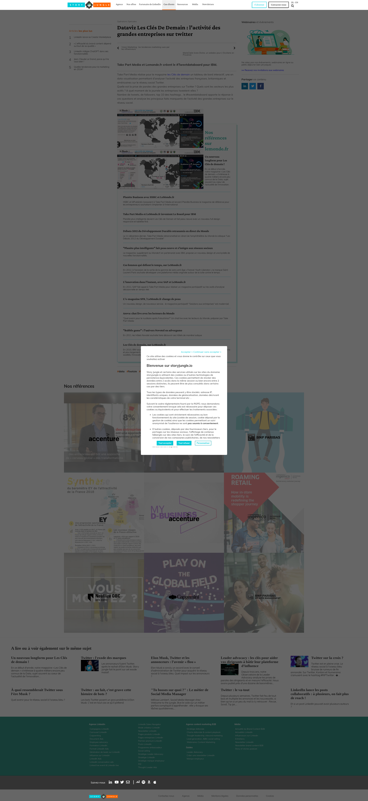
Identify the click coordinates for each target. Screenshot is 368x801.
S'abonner (259, 4)
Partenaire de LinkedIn (150, 4)
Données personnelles (247, 796)
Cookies (270, 796)
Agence (119, 4)
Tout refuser (184, 443)
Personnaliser (203, 443)
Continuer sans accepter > (207, 351)
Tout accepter (164, 443)
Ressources (182, 4)
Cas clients (169, 4)
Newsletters (208, 4)
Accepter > (187, 351)
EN (296, 2)
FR (292, 2)
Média (195, 4)
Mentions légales (219, 796)
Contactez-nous (278, 4)
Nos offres (131, 4)
